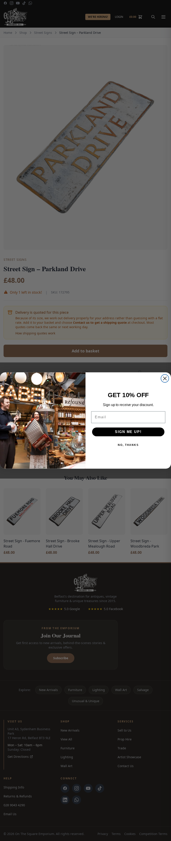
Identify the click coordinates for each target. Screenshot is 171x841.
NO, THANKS (128, 445)
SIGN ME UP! (128, 432)
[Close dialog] (165, 378)
